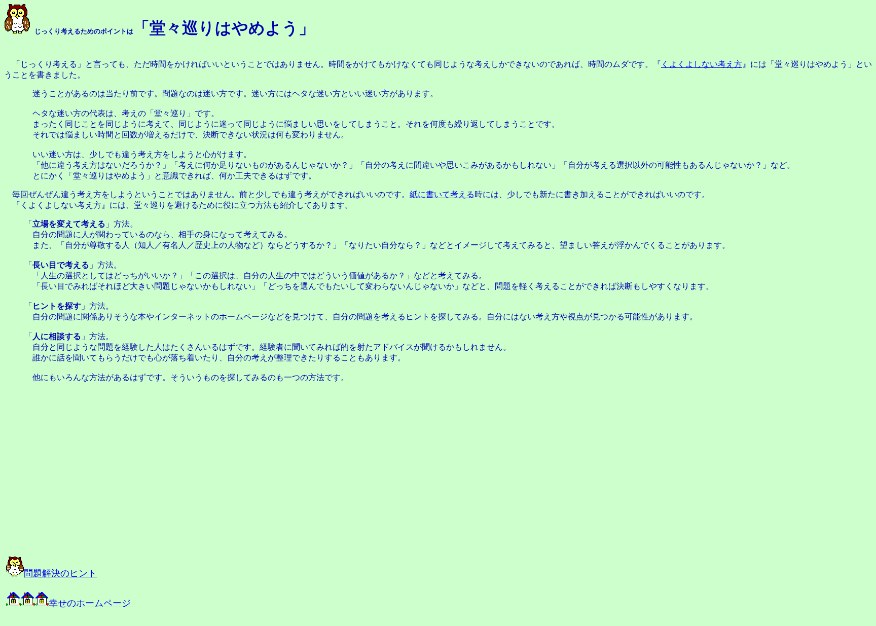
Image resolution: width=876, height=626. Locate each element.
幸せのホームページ (90, 603)
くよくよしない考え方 (701, 64)
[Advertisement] (117, 473)
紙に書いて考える (442, 194)
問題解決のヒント (60, 573)
